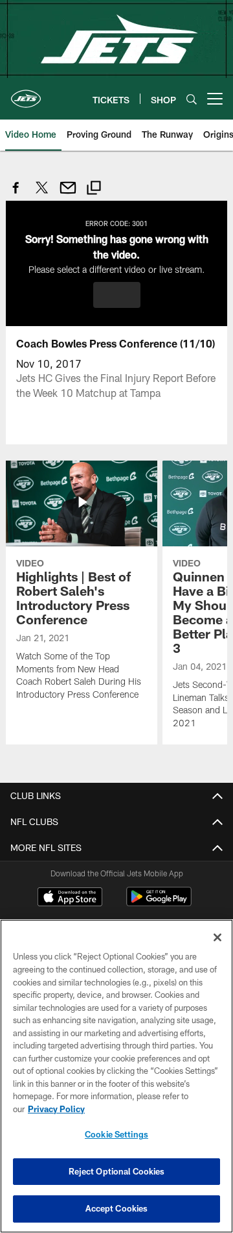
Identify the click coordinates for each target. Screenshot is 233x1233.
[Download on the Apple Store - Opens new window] (70, 898)
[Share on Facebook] (16, 194)
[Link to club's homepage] (25, 93)
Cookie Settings (116, 1134)
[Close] (217, 937)
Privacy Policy (56, 1109)
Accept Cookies (116, 1208)
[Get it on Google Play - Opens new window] (159, 903)
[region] (116, 1076)
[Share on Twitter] (42, 194)
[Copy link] (93, 189)
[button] (117, 295)
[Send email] (68, 194)
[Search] (191, 99)
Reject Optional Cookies (117, 1171)
